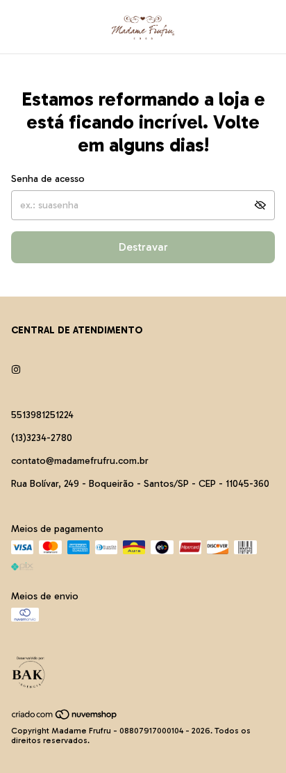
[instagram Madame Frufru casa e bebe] (16, 370)
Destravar (143, 246)
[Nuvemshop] (65, 717)
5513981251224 (42, 415)
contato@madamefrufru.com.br (80, 461)
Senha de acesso (48, 179)
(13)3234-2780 (41, 438)
